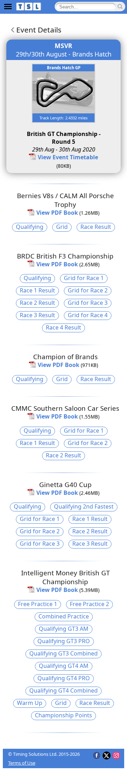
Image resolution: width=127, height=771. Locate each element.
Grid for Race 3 (88, 303)
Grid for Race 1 (84, 278)
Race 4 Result (63, 327)
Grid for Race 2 (88, 290)
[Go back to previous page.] (11, 30)
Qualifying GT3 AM (64, 629)
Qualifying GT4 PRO (63, 678)
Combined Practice (63, 616)
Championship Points (63, 715)
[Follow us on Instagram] (116, 755)
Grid (62, 227)
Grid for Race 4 (88, 315)
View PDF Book (57, 213)
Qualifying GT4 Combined (63, 690)
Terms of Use (21, 763)
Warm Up (29, 703)
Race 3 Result (37, 315)
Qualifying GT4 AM (64, 666)
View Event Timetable (68, 157)
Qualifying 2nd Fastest (84, 506)
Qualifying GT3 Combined (63, 653)
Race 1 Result (37, 290)
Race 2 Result (37, 303)
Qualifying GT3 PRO (63, 641)
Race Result (95, 227)
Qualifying (29, 227)
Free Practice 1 (37, 604)
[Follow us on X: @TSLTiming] (106, 755)
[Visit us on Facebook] (96, 755)
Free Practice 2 (89, 604)
